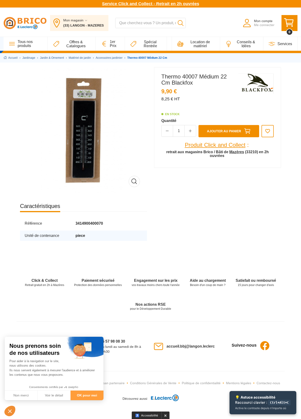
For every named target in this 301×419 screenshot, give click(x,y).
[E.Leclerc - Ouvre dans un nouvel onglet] (163, 398)
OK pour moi (87, 395)
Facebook (264, 345)
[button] (10, 411)
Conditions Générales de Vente (153, 383)
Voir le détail (54, 395)
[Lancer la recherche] (181, 23)
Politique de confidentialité (201, 383)
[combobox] (150, 23)
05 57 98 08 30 (112, 341)
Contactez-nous (268, 383)
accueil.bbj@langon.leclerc (190, 346)
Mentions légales (238, 383)
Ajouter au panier (224, 131)
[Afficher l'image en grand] (83, 130)
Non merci (21, 395)
